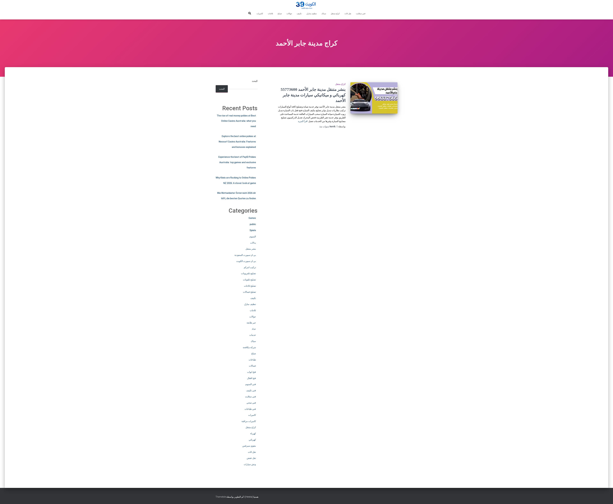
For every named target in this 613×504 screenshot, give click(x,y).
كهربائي (252, 439)
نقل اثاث (347, 13)
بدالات (253, 242)
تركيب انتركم (250, 267)
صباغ (280, 13)
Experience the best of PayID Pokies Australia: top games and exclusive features (237, 162)
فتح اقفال (251, 378)
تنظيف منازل (311, 13)
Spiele (253, 230)
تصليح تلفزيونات (248, 273)
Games (252, 218)
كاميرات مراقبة (249, 421)
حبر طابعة (251, 322)
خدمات (252, 335)
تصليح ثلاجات (250, 286)
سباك (324, 13)
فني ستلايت (360, 13)
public (253, 224)
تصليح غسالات (249, 292)
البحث (254, 81)
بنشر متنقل (251, 249)
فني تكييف (251, 390)
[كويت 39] (306, 6)
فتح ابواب (251, 372)
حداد (254, 329)
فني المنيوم (250, 384)
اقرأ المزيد (303, 121)
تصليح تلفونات (249, 279)
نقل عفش (251, 458)
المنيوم (253, 236)
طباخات (252, 359)
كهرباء (253, 433)
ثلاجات (270, 13)
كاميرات (260, 13)
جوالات (289, 13)
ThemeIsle (221, 497)
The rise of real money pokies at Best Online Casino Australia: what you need (236, 121)
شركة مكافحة (249, 347)
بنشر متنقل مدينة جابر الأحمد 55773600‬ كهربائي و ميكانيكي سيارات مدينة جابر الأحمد (313, 95)
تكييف (299, 13)
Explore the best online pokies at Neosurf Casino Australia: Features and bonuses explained (237, 141)
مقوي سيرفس (249, 446)
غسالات (252, 365)
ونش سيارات (250, 464)
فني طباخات (250, 409)
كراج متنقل (335, 13)
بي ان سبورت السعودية (245, 255)
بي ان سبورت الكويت (246, 261)
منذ (328, 126)
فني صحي (251, 402)
